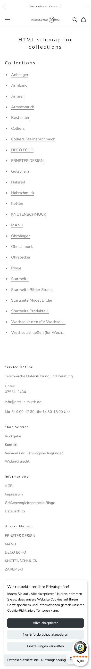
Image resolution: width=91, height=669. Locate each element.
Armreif (18, 96)
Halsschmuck (22, 193)
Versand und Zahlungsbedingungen (34, 453)
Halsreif (18, 182)
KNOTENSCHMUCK (28, 214)
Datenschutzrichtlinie (23, 660)
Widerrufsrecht (17, 461)
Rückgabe (13, 436)
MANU (17, 225)
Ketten (17, 203)
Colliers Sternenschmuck (33, 139)
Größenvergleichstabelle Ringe (30, 502)
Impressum (14, 494)
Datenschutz (15, 511)
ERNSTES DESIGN (27, 160)
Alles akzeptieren (45, 623)
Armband (19, 85)
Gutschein (20, 171)
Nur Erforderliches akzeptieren (45, 634)
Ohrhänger (20, 236)
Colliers (18, 128)
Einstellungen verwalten (45, 646)
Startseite (20, 278)
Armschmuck (22, 107)
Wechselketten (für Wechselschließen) (45, 322)
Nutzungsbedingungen (58, 660)
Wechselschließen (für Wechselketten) (45, 332)
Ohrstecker (21, 257)
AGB (9, 485)
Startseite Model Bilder (31, 300)
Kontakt (11, 444)
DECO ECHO (22, 150)
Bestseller (20, 117)
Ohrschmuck (22, 246)
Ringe (16, 268)
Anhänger (19, 74)
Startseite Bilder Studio (32, 289)
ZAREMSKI (14, 569)
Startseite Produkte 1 (30, 311)
